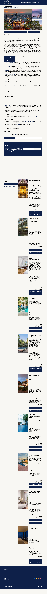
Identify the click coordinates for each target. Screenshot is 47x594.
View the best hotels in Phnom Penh (11, 184)
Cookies (5, 580)
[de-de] (37, 578)
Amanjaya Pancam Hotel (34, 257)
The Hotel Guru (7, 573)
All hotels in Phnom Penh (9, 32)
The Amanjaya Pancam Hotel (10, 85)
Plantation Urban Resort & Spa (10, 62)
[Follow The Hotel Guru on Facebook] (38, 586)
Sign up (37, 148)
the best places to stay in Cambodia (30, 132)
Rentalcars (18, 124)
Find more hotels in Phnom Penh (34, 32)
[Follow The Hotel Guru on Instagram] (39, 586)
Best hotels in (28, 2)
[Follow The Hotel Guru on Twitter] (37, 586)
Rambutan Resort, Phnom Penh (33, 219)
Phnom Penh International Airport (28, 121)
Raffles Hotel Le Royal (8, 94)
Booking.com (37, 116)
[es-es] (39, 578)
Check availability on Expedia (35, 214)
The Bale (6, 81)
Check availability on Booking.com (35, 211)
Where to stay (34, 2)
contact (14, 134)
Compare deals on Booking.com (10, 186)
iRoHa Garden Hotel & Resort (10, 74)
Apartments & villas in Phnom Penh (21, 32)
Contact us (6, 583)
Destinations (23, 2)
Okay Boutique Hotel (8, 109)
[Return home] (7, 2)
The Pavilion (7, 70)
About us (5, 578)
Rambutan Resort (8, 105)
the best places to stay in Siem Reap (27, 131)
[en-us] (41, 578)
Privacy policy (6, 579)
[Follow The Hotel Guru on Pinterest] (41, 586)
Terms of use (6, 581)
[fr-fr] (35, 578)
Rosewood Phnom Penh (35, 527)
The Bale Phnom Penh (34, 454)
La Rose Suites (7, 66)
